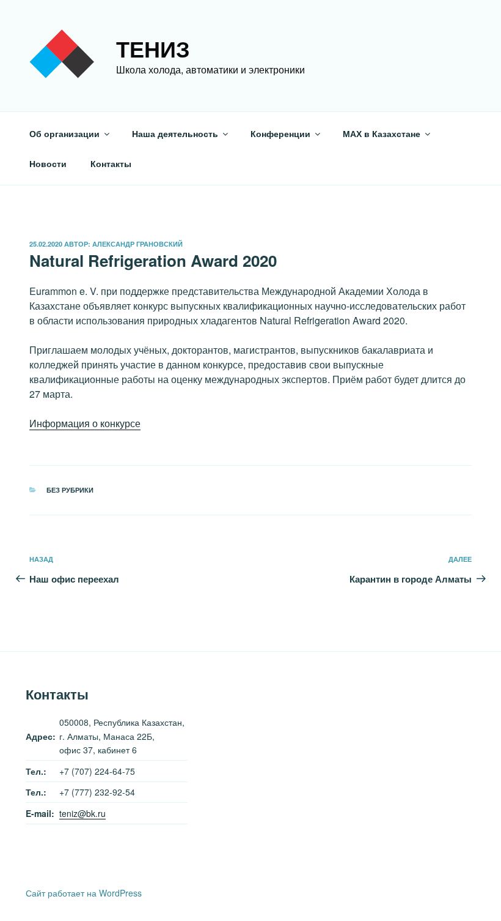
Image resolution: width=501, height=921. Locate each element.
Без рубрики (69, 489)
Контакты (110, 163)
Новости (48, 163)
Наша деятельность (175, 133)
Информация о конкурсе (85, 423)
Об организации (64, 133)
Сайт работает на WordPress (84, 893)
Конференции (280, 133)
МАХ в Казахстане (381, 133)
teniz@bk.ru (82, 813)
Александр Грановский (137, 243)
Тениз (153, 48)
